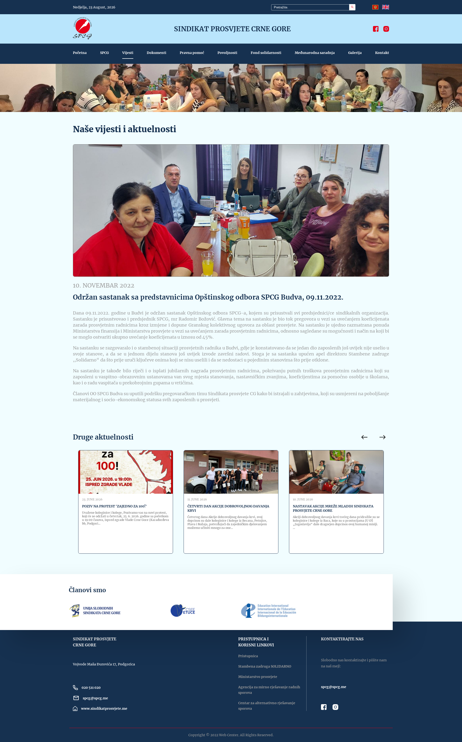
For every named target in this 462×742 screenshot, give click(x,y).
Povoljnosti (227, 53)
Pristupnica (248, 656)
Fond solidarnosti (266, 53)
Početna (80, 53)
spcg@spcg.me (95, 698)
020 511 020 (91, 687)
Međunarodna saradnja (315, 53)
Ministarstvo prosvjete (257, 677)
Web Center (228, 735)
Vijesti (127, 53)
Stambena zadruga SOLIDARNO (264, 666)
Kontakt (382, 53)
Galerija (355, 53)
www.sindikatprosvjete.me (104, 708)
